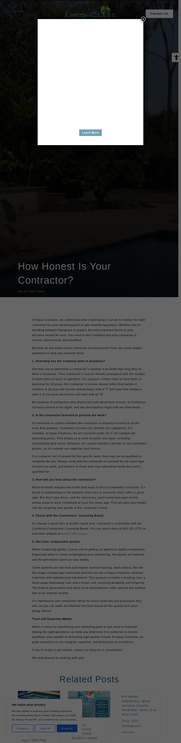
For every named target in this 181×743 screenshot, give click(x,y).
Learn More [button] (90, 132)
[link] (90, 126)
